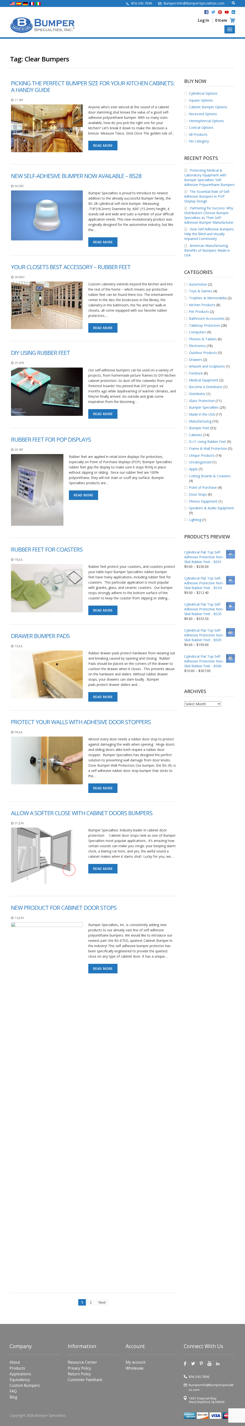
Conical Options (201, 127)
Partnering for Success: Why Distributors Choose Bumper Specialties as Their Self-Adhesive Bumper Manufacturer (209, 215)
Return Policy (79, 1374)
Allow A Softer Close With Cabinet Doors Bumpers (81, 813)
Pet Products (199, 311)
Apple (193, 469)
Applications (20, 1374)
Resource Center (82, 1362)
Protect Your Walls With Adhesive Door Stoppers (81, 722)
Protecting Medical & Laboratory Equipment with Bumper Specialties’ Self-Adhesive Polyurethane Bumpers (209, 177)
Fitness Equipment (203, 501)
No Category (199, 141)
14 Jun (19, 918)
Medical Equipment (203, 380)
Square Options (201, 100)
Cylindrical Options (203, 93)
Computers (197, 332)
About (15, 1362)
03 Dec (19, 186)
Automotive (198, 284)
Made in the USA (202, 414)
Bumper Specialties (204, 407)
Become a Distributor (206, 387)
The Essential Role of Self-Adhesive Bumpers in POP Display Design (207, 196)
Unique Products (202, 455)
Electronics (197, 345)
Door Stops (198, 494)
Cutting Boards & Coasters (210, 476)
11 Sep (19, 100)
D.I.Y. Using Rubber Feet (207, 441)
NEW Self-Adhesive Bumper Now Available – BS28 (76, 176)
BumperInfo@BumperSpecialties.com (193, 3)
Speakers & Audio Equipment (211, 508)
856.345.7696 (141, 3)
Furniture (196, 373)
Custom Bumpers (25, 1385)
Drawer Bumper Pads (40, 636)
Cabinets (195, 435)
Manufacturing (200, 421)
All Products (198, 134)
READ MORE (103, 145)
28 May (20, 277)
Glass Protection (202, 400)
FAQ (13, 1391)
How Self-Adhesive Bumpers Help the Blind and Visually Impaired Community (209, 234)
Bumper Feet (199, 428)
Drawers (195, 359)
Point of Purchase (203, 487)
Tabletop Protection (204, 325)
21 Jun (19, 823)
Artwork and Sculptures (207, 366)
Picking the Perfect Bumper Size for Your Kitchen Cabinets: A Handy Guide (93, 86)
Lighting (195, 519)
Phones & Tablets (203, 339)
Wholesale (135, 1368)
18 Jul (19, 560)
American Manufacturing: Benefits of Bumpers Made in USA (207, 250)
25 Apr (19, 363)
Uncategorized (200, 462)
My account (135, 1362)
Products (17, 1368)
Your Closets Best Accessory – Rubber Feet (71, 267)
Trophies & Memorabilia (208, 298)
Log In (203, 20)
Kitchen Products (202, 305)
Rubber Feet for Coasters (47, 549)
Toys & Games (200, 291)
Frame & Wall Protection (208, 448)
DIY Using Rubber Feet (40, 353)
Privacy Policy (79, 1368)
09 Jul (19, 732)
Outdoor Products (203, 352)
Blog (13, 1397)
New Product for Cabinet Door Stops (64, 907)
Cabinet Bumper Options (208, 107)
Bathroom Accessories (206, 318)
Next (102, 1302)
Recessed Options (203, 114)
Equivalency (20, 1379)
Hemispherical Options (206, 121)
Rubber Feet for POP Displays (51, 439)
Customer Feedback (85, 1379)
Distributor (197, 393)
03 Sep (19, 450)
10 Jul (19, 646)
